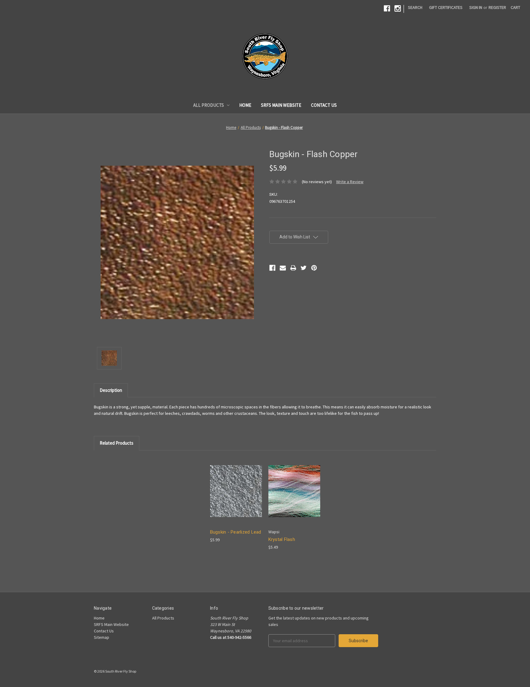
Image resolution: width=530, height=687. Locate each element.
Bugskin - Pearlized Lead (235, 532)
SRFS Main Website (281, 105)
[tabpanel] (236, 500)
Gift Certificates (446, 7)
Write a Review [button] (349, 181)
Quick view (235, 485)
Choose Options (294, 496)
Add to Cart (236, 496)
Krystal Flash (281, 539)
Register (497, 7)
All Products (208, 105)
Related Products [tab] (116, 443)
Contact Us (324, 105)
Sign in (475, 7)
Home (245, 105)
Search (415, 7)
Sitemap (101, 637)
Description (111, 390)
